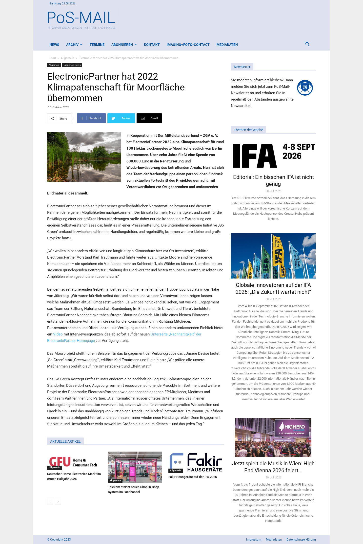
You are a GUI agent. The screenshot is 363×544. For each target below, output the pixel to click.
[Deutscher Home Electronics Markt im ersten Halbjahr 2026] (75, 461)
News (54, 45)
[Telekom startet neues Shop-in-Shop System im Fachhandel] (135, 467)
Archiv (72, 45)
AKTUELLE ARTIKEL (65, 441)
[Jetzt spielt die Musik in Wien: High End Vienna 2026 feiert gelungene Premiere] (273, 435)
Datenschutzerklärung (301, 539)
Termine (97, 45)
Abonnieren (122, 45)
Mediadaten (227, 45)
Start (53, 58)
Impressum (253, 539)
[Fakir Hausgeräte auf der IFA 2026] (196, 462)
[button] (307, 45)
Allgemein (67, 58)
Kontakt (152, 45)
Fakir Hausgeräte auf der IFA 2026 (192, 477)
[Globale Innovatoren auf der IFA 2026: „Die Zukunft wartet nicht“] (273, 255)
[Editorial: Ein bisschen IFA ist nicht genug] (273, 155)
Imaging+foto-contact (188, 45)
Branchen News (72, 65)
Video (58, 334)
